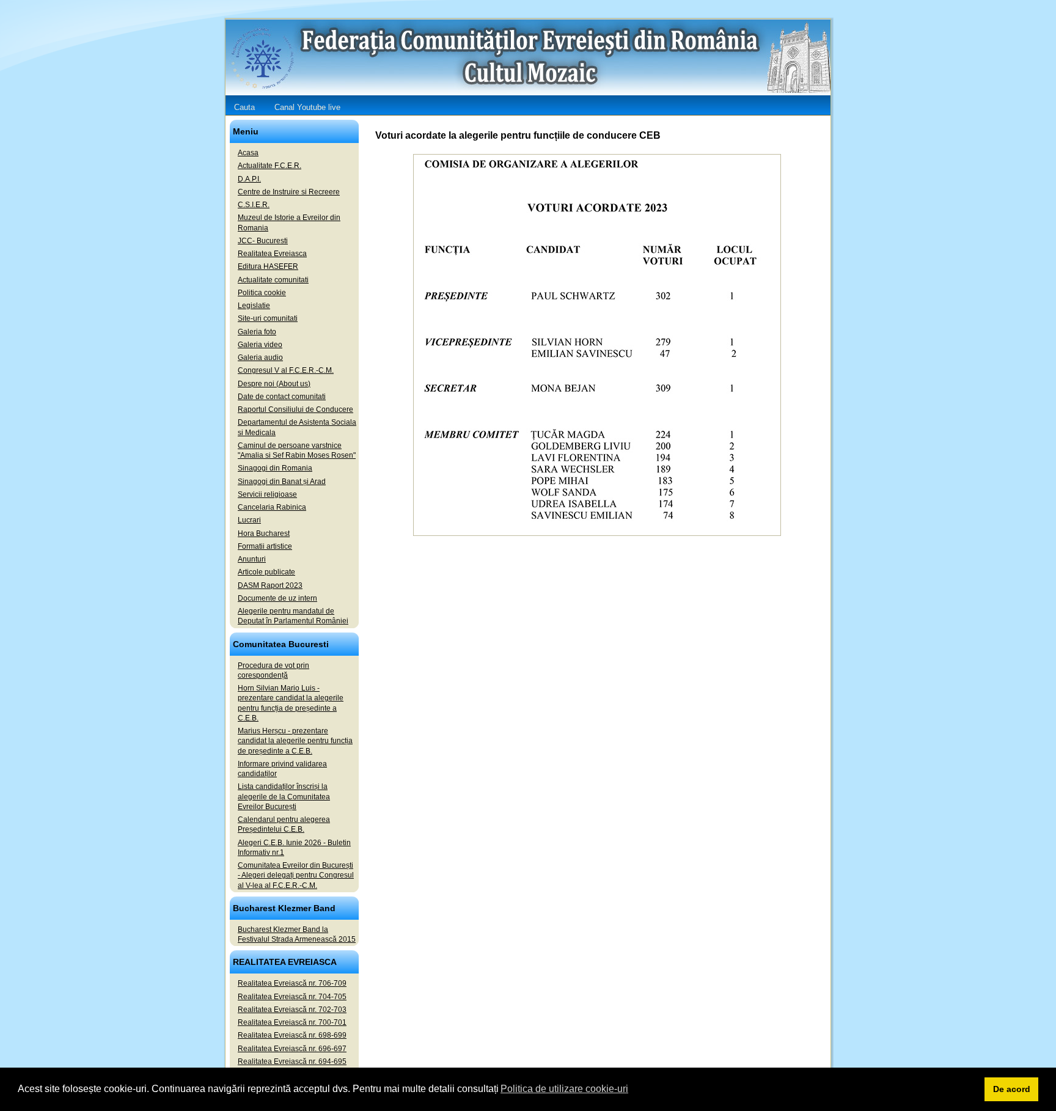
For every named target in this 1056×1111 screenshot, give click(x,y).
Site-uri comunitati (268, 318)
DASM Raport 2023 (270, 585)
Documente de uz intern (277, 598)
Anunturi (252, 559)
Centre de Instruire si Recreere (289, 192)
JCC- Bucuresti (263, 241)
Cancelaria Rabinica (272, 507)
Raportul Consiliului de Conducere (295, 409)
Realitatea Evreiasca (272, 253)
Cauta (244, 107)
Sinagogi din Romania (275, 468)
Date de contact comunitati (282, 396)
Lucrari (249, 520)
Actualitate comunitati (273, 280)
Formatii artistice (265, 546)
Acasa (248, 152)
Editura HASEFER (268, 266)
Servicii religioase (267, 494)
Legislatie (254, 305)
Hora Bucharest (264, 533)
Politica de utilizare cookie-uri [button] (564, 1089)
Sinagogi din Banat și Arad (282, 481)
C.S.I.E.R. (254, 204)
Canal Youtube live (307, 107)
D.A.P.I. (249, 179)
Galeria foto (257, 332)
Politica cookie (262, 292)
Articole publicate (266, 572)
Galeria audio (260, 357)
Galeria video (260, 344)
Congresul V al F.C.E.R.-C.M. (286, 370)
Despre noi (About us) (274, 384)
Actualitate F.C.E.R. (269, 165)
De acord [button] (1011, 1089)
